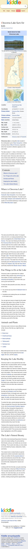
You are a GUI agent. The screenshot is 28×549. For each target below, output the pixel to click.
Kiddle (2, 543)
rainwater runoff (12, 391)
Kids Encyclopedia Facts (7, 28)
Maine (24, 265)
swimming (19, 275)
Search (25, 6)
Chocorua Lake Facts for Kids (9, 520)
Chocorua (14, 136)
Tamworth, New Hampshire (8, 195)
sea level (7, 259)
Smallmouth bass (7, 336)
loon (8, 354)
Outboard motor (21, 290)
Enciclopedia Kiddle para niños (15, 545)
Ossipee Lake (11, 199)
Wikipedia (23, 541)
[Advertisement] (14, 16)
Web (4, 10)
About (13, 543)
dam (7, 256)
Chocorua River (15, 111)
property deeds (19, 456)
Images (8, 10)
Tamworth (23, 136)
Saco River (23, 263)
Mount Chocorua (19, 51)
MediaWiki (19, 542)
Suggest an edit (18, 527)
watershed (18, 199)
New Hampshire (18, 143)
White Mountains (8, 202)
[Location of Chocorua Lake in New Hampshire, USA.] (14, 70)
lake (18, 141)
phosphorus (4, 395)
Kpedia (18, 10)
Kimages (13, 10)
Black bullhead (6, 338)
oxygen (3, 380)
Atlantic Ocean (17, 265)
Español (23, 10)
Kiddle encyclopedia (15, 513)
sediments (20, 420)
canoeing (3, 279)
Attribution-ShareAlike (16, 516)
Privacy (18, 543)
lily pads (7, 397)
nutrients (9, 374)
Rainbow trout (6, 344)
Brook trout (5, 333)
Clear (22, 6)
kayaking (11, 279)
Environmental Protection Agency (16, 406)
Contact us (3, 545)
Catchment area (5, 117)
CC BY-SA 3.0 (17, 538)
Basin (2, 120)
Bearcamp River (16, 261)
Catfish (4, 346)
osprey (15, 354)
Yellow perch (5, 341)
